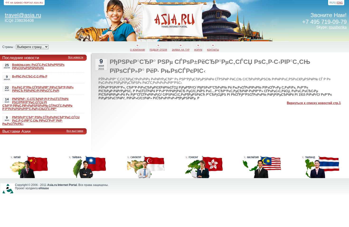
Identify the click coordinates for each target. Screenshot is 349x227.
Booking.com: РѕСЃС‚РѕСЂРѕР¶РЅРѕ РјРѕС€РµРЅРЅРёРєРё (38, 66)
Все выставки (74, 130)
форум (198, 49)
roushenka (338, 27)
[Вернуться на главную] (174, 20)
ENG (340, 2)
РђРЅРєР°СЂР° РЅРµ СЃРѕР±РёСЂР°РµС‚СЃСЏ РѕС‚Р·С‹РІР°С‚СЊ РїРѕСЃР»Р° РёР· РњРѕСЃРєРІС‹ (41, 121)
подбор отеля (158, 49)
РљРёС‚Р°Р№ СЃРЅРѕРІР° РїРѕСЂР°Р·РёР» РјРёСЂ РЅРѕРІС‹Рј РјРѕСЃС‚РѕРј (43, 89)
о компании (137, 49)
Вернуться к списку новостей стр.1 (314, 103)
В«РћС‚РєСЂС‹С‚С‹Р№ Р (29, 76)
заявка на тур (180, 49)
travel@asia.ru (23, 15)
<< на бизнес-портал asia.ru (24, 2)
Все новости (75, 57)
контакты (213, 49)
